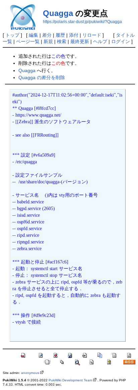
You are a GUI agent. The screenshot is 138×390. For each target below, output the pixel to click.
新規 (48, 41)
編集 (33, 35)
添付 (73, 35)
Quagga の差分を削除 (41, 77)
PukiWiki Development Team (70, 380)
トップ (12, 35)
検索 (61, 41)
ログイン (120, 41)
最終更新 (79, 41)
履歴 (60, 35)
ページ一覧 (28, 41)
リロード (91, 35)
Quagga (58, 13)
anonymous (30, 373)
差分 (47, 35)
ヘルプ (100, 41)
